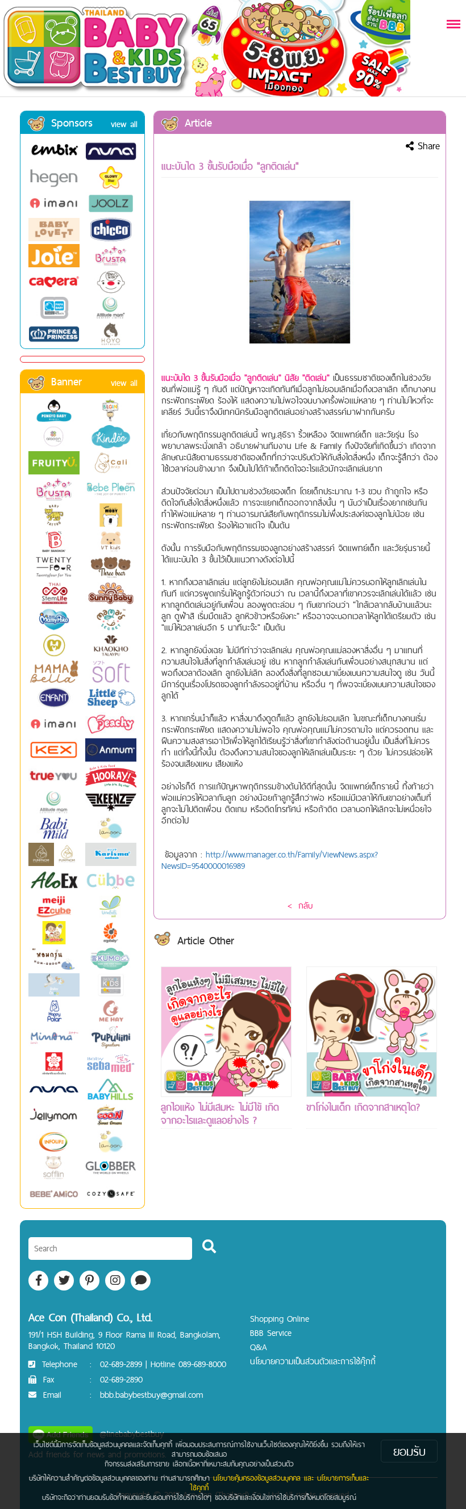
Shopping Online (279, 1319)
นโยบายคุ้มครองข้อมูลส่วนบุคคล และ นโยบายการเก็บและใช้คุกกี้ (279, 1483)
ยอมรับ (409, 1451)
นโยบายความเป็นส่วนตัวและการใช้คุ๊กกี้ (313, 1361)
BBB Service (271, 1333)
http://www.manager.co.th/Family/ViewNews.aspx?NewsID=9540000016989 (269, 860)
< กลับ (300, 905)
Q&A (258, 1347)
